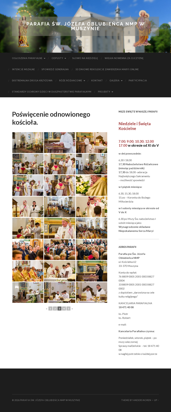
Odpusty (57, 58)
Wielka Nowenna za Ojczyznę (124, 58)
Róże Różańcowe (70, 80)
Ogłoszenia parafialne (27, 58)
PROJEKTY (104, 91)
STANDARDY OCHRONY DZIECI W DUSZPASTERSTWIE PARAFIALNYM (51, 91)
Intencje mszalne (23, 69)
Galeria (115, 80)
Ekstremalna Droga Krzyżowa (32, 80)
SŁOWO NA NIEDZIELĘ (85, 58)
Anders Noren (142, 400)
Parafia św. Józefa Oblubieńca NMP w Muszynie (85, 26)
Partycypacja (138, 80)
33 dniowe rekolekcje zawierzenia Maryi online (107, 69)
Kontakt (97, 80)
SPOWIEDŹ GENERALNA (55, 69)
